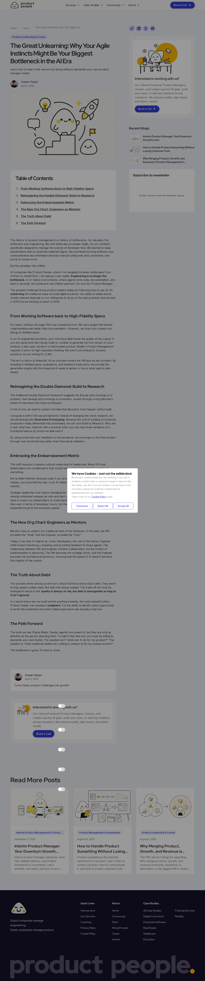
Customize (82, 506)
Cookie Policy (99, 496)
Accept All (123, 506)
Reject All (103, 506)
